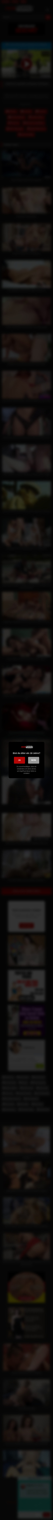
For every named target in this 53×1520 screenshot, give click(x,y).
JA (19, 760)
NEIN (33, 760)
